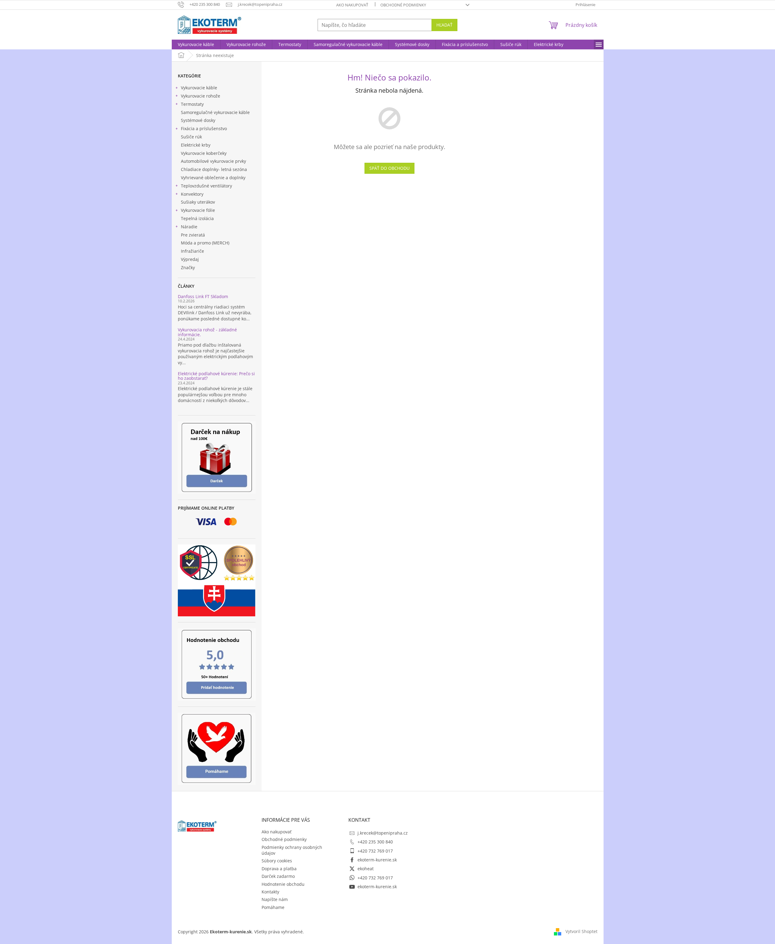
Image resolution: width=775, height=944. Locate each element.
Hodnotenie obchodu (283, 884)
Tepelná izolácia (197, 218)
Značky (188, 267)
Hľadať (444, 25)
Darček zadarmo (278, 876)
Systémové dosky (198, 120)
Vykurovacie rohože (200, 96)
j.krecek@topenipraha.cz (383, 833)
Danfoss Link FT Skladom (203, 296)
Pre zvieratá (193, 235)
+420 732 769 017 (375, 851)
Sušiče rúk (191, 137)
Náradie (189, 227)
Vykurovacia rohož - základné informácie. (207, 332)
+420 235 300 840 (375, 842)
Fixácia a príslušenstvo (204, 128)
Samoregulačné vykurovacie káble (215, 112)
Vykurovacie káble (199, 88)
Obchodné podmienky (403, 5)
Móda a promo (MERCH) (205, 243)
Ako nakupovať (352, 5)
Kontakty (270, 892)
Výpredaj (190, 259)
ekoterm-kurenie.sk (377, 860)
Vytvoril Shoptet (581, 931)
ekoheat (366, 868)
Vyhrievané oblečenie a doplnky (213, 177)
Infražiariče (192, 251)
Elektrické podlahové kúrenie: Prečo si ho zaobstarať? (216, 376)
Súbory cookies (277, 861)
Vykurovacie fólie (198, 210)
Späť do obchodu (389, 168)
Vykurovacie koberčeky (204, 153)
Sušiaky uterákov (198, 202)
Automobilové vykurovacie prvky (213, 161)
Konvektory (192, 194)
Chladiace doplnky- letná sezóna (214, 169)
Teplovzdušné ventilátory (206, 186)
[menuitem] (196, 44)
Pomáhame (273, 907)
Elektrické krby (195, 145)
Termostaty (192, 104)
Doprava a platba (279, 868)
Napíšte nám (275, 899)
